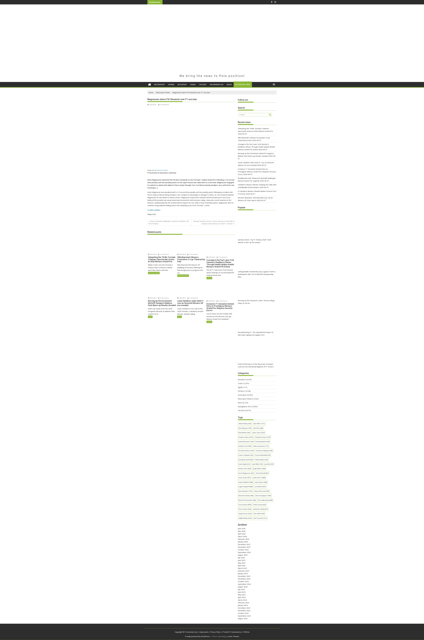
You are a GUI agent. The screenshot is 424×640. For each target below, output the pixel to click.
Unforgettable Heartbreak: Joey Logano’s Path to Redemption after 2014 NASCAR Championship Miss (256, 274)
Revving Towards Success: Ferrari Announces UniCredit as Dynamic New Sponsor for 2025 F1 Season (214, 222)
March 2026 (242, 536)
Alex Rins (258, 428)
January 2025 (243, 573)
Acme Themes (233, 636)
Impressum (203, 632)
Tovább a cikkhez (153, 210)
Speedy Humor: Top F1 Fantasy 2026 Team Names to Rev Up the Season (254, 241)
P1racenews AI (164, 105)
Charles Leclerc (245, 437)
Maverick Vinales (245, 496)
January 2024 (243, 605)
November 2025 (244, 547)
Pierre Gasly (244, 509)
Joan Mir (269, 464)
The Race (202, 85)
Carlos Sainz (258, 433)
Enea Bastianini (262, 442)
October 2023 (243, 613)
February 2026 (243, 539)
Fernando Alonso (246, 451)
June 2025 (241, 560)
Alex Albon (259, 424)
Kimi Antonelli (262, 473)
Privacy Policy (215, 632)
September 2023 (244, 616)
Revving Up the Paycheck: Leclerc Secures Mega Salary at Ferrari (256, 301)
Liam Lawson (261, 482)
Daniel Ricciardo (245, 442)
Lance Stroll (244, 478)
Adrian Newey (244, 424)
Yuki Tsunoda (260, 518)
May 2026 (241, 531)
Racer (229, 85)
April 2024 (242, 597)
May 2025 (241, 563)
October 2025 (243, 550)
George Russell (245, 460)
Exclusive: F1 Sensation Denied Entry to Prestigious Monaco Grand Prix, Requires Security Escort (257, 171)
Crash (193, 85)
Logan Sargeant (245, 487)
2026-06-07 (153, 254)
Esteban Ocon (244, 446)
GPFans (171, 85)
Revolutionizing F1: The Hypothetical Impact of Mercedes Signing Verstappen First (255, 333)
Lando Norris (259, 478)
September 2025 (244, 552)
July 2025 (241, 557)
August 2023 (243, 618)
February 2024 (243, 603)
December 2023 (244, 608)
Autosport (182, 85)
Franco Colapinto (245, 455)
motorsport (159, 85)
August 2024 (243, 587)
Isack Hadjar (244, 464)
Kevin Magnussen (246, 473)
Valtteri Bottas (244, 518)
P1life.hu (246, 632)
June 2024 (241, 592)
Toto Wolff (259, 514)
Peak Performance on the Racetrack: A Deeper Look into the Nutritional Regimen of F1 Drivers (256, 365)
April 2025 (242, 565)
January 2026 (243, 542)
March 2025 (242, 568)
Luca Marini (260, 487)
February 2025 (243, 571)
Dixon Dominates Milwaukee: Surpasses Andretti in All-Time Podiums (168, 222)
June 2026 (241, 528)
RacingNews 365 (216, 85)
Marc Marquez (245, 491)
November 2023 (244, 610)
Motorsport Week (242, 85)
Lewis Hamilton (245, 482)
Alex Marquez (244, 428)
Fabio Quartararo (261, 446)
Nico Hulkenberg (265, 500)
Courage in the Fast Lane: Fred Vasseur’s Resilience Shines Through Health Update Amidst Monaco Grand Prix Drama (256, 147)
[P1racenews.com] (149, 84)
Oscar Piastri (244, 505)
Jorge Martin (259, 469)
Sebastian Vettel (260, 509)
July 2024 (241, 589)
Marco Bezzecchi (262, 491)
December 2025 (244, 544)
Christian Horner (262, 437)
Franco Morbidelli (262, 455)
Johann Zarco (244, 469)
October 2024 (243, 581)
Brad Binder (244, 433)
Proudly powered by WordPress (197, 636)
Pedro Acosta (259, 505)
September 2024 (244, 584)
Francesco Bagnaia (264, 451)
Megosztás (151, 214)
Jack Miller (257, 464)
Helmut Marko (261, 460)
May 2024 (241, 595)
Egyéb (240, 387)
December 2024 (244, 576)
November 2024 (244, 579)
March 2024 (242, 600)
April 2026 (242, 534)
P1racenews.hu (235, 632)
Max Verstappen (263, 496)
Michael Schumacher (247, 500)
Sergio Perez (244, 514)
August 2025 (243, 555)
